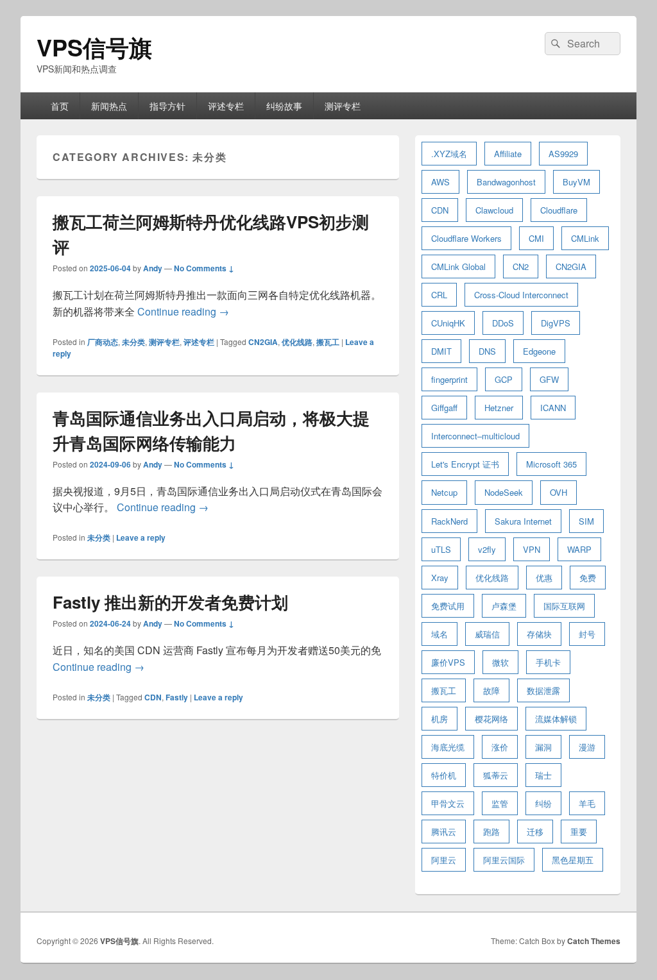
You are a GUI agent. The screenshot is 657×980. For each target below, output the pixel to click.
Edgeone (539, 351)
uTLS (441, 549)
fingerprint (449, 379)
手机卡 (548, 662)
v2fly (487, 549)
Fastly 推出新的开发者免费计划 (170, 602)
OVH (558, 492)
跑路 (491, 831)
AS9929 (563, 154)
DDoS (503, 323)
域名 (439, 634)
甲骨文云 (448, 803)
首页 (60, 105)
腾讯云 (443, 831)
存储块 (539, 634)
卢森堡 (503, 606)
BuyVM (576, 182)
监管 (499, 803)
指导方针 (167, 105)
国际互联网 (564, 606)
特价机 (443, 775)
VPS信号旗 (94, 46)
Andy (152, 268)
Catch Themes (593, 941)
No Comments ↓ (204, 268)
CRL (439, 295)
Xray (439, 577)
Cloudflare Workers (466, 238)
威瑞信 (487, 634)
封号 (587, 634)
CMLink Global (458, 266)
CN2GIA (263, 342)
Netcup (444, 492)
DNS (487, 351)
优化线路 (297, 342)
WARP (579, 549)
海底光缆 (448, 747)
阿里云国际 (504, 860)
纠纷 (543, 803)
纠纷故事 (284, 105)
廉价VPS (448, 662)
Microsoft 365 (551, 464)
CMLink (585, 238)
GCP (504, 379)
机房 (439, 719)
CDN (153, 697)
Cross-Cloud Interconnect (521, 295)
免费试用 (448, 606)
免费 (587, 577)
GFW (549, 379)
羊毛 (587, 803)
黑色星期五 (572, 860)
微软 (500, 662)
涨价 (499, 747)
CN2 (521, 266)
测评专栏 (343, 105)
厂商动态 (102, 342)
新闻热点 (109, 105)
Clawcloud (494, 210)
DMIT (441, 351)
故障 (491, 690)
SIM (586, 521)
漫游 (587, 747)
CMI (536, 238)
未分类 (133, 342)
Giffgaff (444, 407)
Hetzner (498, 407)
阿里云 (443, 860)
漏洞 (543, 747)
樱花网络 (491, 719)
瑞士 (543, 775)
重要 (578, 831)
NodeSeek (503, 492)
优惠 (544, 577)
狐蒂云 (495, 775)
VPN (531, 549)
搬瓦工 (327, 342)
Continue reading (183, 311)
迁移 (535, 831)
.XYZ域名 (449, 154)
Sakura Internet (523, 521)
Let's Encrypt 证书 (465, 464)
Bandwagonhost (506, 182)
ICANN (553, 407)
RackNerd (449, 521)
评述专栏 (226, 105)
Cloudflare (558, 210)
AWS (440, 182)
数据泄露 (543, 690)
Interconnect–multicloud (475, 436)
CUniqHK (448, 323)
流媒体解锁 (556, 719)
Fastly (177, 697)
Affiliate (508, 154)
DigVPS (555, 323)
